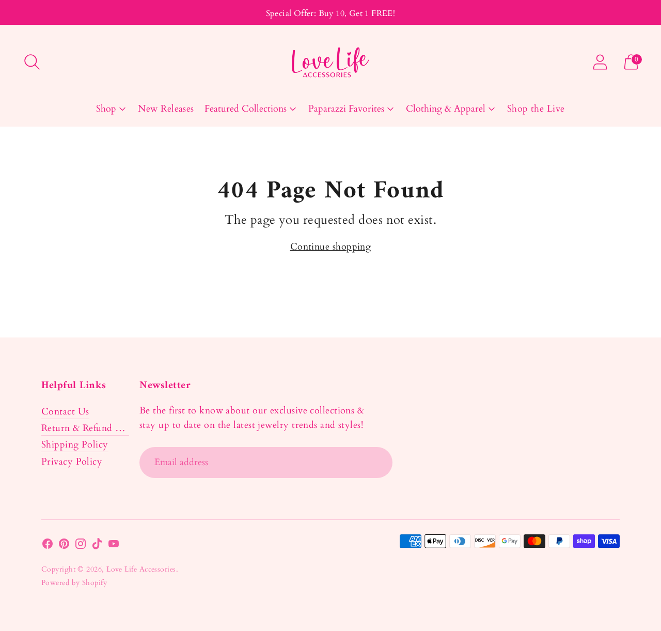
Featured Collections (245, 108)
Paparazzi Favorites (346, 108)
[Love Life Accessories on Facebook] (47, 546)
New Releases (166, 108)
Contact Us (65, 411)
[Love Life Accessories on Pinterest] (64, 546)
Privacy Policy (71, 461)
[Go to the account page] (600, 62)
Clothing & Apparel (445, 108)
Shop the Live (536, 108)
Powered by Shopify (74, 583)
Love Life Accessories (141, 569)
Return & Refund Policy (91, 428)
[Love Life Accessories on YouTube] (113, 546)
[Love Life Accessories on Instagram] (80, 546)
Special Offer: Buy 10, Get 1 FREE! (331, 13)
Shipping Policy (74, 444)
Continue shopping (330, 246)
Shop (106, 108)
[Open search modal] (32, 62)
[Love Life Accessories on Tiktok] (97, 546)
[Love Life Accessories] (330, 62)
